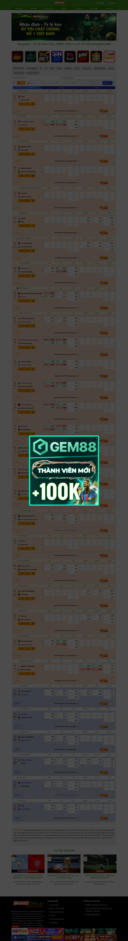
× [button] (96, 438)
